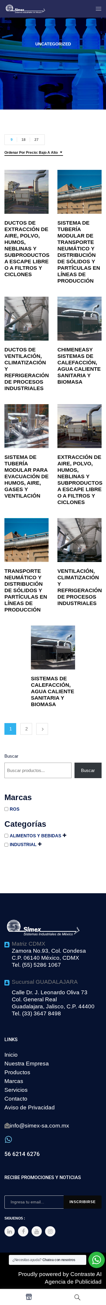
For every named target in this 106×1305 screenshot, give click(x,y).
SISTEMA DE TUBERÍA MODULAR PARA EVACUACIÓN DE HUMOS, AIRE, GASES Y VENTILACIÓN (26, 476)
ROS (14, 809)
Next (42, 729)
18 (23, 140)
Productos (17, 1072)
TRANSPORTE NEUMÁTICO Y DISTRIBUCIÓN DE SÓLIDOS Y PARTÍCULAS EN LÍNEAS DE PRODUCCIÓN (25, 590)
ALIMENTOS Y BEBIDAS (35, 835)
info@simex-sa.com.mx (39, 1126)
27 (36, 140)
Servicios (16, 1090)
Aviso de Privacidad (29, 1107)
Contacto (15, 1099)
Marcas (13, 1081)
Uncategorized (53, 44)
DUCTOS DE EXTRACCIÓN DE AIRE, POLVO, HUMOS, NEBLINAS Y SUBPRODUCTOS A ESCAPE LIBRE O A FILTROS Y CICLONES (26, 248)
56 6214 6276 (22, 1154)
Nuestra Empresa (26, 1063)
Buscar (11, 756)
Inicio (11, 1055)
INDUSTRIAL (23, 844)
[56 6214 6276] (8, 1139)
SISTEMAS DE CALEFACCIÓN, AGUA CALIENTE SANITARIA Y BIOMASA (52, 691)
